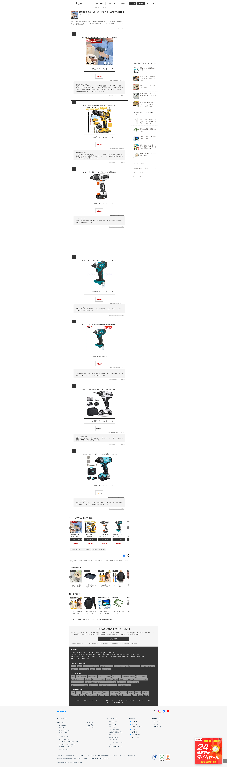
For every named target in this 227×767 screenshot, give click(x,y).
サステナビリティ (137, 727)
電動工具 (95, 549)
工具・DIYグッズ (86, 549)
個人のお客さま (62, 718)
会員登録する (113, 639)
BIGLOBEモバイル (64, 730)
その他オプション (64, 749)
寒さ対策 (113, 695)
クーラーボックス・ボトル (129, 676)
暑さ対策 (107, 695)
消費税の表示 (70, 755)
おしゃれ (131, 692)
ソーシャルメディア (137, 737)
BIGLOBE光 (62, 725)
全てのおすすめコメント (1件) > (116, 95)
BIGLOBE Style (136, 734)
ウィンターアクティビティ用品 (140, 679)
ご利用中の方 (155, 718)
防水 (101, 695)
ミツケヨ (141, 700)
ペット (98, 669)
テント (73, 676)
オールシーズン (97, 692)
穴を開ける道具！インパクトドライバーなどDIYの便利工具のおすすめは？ (96, 619)
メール (156, 724)
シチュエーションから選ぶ (140, 168)
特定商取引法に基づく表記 (64, 758)
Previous (70, 527)
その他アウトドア (75, 549)
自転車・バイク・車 (94, 666)
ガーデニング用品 (104, 685)
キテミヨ (114, 700)
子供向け (120, 695)
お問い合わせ (60, 755)
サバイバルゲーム (84, 669)
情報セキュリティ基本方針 (81, 758)
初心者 (82, 695)
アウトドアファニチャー (104, 676)
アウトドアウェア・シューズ (109, 682)
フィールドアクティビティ (107, 666)
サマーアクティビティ (134, 666)
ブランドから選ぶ (138, 176)
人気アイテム (111, 3)
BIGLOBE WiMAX (64, 733)
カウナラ (135, 700)
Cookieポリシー (131, 755)
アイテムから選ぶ (138, 172)
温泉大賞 (90, 725)
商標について (94, 758)
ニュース (134, 729)
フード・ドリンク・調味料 (98, 679)
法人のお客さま (112, 718)
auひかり (61, 727)
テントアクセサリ (93, 676)
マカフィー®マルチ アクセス (117, 743)
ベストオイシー (122, 700)
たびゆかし (147, 700)
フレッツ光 (112, 727)
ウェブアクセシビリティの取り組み (86, 755)
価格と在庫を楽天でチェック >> (117, 80)
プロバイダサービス (115, 729)
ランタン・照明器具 (142, 676)
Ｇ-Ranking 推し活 (118, 702)
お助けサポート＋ (64, 739)
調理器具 (88, 679)
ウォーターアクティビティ (121, 666)
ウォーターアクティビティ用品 (93, 682)
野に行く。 (73, 619)
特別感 (146, 695)
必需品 (88, 695)
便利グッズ (102, 549)
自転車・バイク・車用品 (125, 679)
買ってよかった (75, 695)
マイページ (151, 3)
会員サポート (157, 727)
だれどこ (85, 700)
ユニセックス (127, 695)
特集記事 (123, 3)
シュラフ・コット (117, 676)
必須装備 (94, 695)
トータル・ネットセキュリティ (68, 744)
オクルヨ (91, 700)
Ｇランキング (78, 700)
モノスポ (129, 700)
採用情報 (134, 732)
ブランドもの (124, 692)
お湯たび (97, 700)
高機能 (140, 695)
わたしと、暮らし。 (105, 700)
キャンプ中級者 (114, 692)
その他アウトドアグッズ (124, 685)
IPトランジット (113, 740)
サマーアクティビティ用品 (78, 682)
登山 (80, 666)
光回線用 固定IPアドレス (116, 732)
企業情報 (132, 718)
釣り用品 (116, 679)
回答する (141, 3)
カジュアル (138, 692)
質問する (132, 3)
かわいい (135, 695)
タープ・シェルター (81, 676)
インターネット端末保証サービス (68, 742)
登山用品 (109, 679)
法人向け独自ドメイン (115, 747)
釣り (85, 666)
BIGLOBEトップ (104, 758)
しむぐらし (91, 727)
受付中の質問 (99, 3)
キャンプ (74, 666)
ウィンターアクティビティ (148, 666)
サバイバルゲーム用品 (133, 682)
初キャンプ (106, 692)
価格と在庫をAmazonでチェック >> (116, 432)
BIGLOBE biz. (113, 722)
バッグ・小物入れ (122, 682)
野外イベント (75, 669)
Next (128, 527)
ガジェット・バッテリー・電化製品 (79, 685)
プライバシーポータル (118, 755)
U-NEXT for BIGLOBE (65, 747)
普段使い (93, 669)
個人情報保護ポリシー (104, 755)
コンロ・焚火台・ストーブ (78, 679)
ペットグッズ (114, 685)
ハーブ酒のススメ (108, 702)
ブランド (134, 724)
